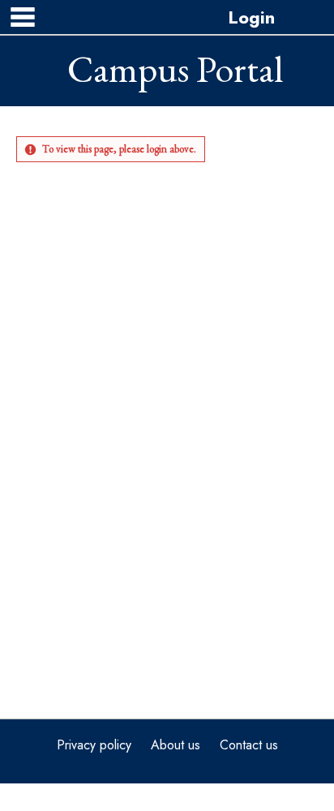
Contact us (249, 745)
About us (175, 745)
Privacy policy (94, 745)
